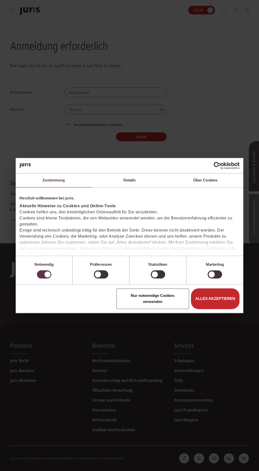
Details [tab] (129, 180)
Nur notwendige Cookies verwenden (153, 298)
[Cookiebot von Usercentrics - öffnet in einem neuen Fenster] (217, 165)
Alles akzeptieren (215, 298)
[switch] (101, 275)
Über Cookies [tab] (205, 180)
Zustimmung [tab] (53, 180)
